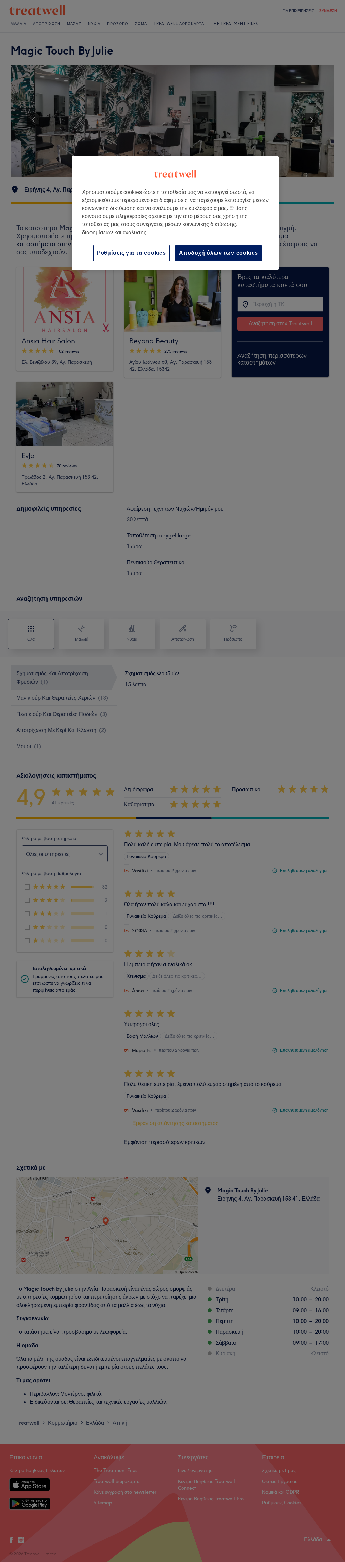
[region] (175, 213)
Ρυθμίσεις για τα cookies (131, 253)
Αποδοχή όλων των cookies (218, 253)
